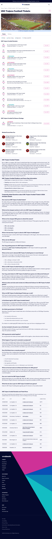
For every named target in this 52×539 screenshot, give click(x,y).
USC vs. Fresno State (9, 230)
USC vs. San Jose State (9, 225)
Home (2, 8)
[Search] (49, 4)
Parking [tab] (9, 34)
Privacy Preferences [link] (6, 529)
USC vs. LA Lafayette (9, 228)
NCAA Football (11, 8)
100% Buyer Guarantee (31, 1)
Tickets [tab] (4, 34)
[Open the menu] (2, 4)
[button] (3, 38)
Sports (6, 8)
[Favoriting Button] (49, 11)
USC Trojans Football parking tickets (18, 247)
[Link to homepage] (26, 5)
